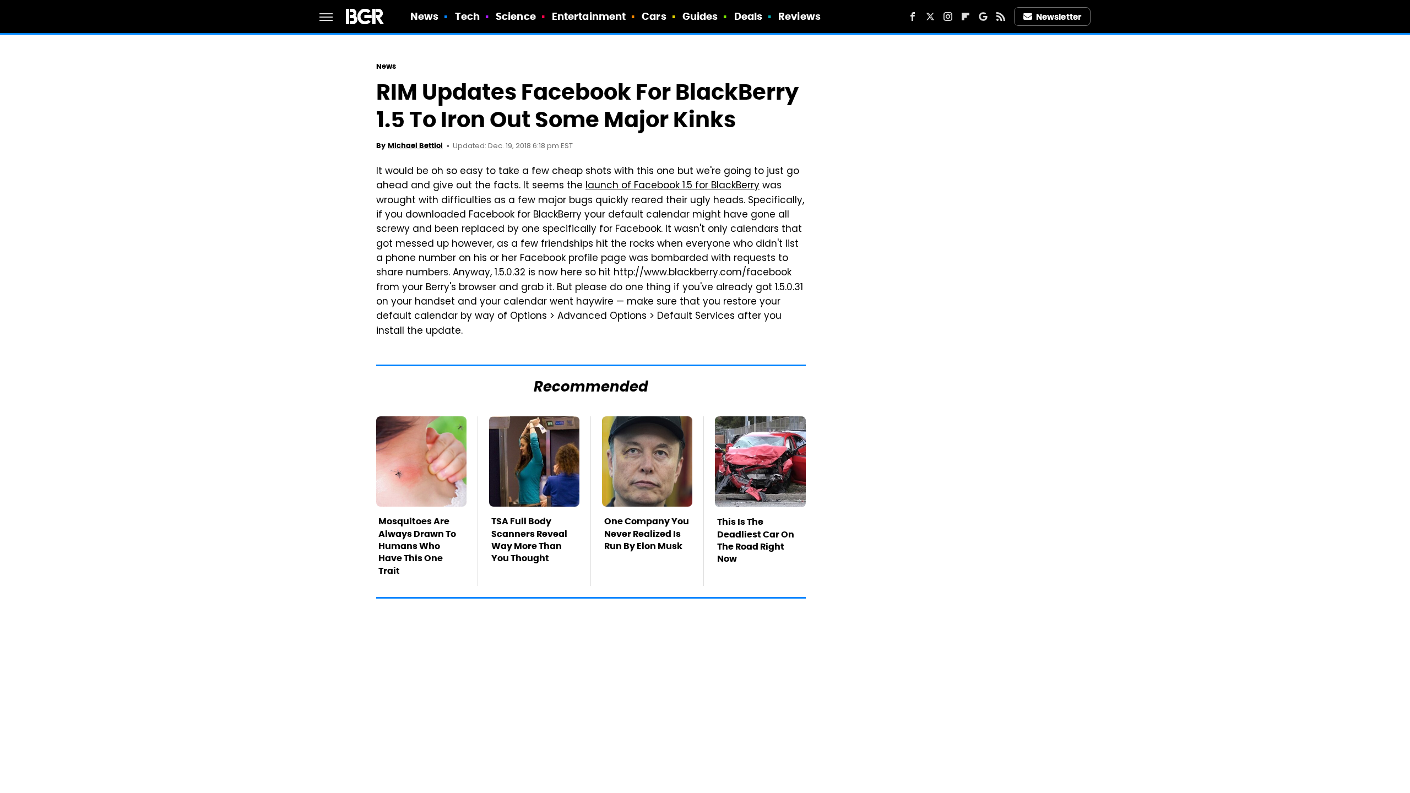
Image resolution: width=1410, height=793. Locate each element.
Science (516, 16)
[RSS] (1000, 16)
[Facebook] (912, 16)
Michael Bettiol (415, 145)
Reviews (799, 16)
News (424, 16)
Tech (467, 16)
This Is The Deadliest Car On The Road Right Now (755, 540)
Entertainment (589, 16)
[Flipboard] (965, 16)
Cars (654, 16)
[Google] (983, 16)
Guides (700, 16)
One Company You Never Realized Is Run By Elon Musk (646, 533)
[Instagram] (947, 16)
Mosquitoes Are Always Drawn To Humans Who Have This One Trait (417, 546)
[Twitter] (930, 16)
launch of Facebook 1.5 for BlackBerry (672, 186)
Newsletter (1058, 17)
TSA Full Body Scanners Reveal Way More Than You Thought (529, 539)
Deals (748, 16)
